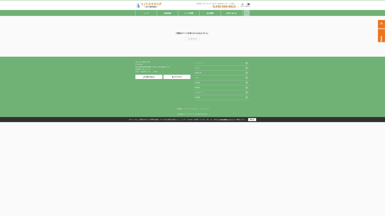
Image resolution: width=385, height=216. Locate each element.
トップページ (199, 63)
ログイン (242, 6)
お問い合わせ (231, 13)
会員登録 (197, 82)
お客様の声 (198, 73)
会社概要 (210, 13)
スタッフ (197, 68)
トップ (146, 13)
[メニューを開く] (247, 13)
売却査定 (197, 87)
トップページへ (192, 39)
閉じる (252, 119)
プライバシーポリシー (191, 109)
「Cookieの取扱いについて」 (226, 119)
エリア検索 (188, 13)
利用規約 (179, 109)
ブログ (197, 77)
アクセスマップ (199, 92)
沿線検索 (167, 13)
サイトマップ (205, 109)
